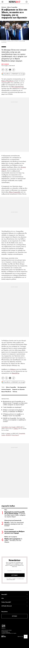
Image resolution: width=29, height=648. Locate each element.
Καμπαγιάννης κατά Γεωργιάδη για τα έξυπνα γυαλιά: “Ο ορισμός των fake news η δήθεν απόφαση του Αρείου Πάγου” (15, 403)
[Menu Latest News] (27, 2)
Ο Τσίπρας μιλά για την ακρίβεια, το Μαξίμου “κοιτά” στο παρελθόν (13, 415)
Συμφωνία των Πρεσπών (18, 389)
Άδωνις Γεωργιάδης (12, 7)
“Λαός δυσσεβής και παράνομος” (12, 407)
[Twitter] (6, 69)
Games (8, 433)
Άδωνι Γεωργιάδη (14, 192)
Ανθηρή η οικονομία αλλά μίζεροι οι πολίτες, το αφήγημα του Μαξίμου (13, 410)
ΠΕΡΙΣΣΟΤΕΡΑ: (5, 398)
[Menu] (2, 2)
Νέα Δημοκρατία (22, 387)
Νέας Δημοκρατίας (17, 86)
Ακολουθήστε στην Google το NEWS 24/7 (12, 427)
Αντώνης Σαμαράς (6, 389)
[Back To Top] (26, 636)
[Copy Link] (13, 69)
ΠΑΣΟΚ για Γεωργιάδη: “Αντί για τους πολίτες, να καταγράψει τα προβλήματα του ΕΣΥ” (14, 419)
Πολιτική (3, 7)
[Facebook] (2, 69)
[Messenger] (10, 69)
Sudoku (3, 435)
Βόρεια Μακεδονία (7, 81)
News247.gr (15, 373)
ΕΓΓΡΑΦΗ (14, 616)
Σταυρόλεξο (22, 433)
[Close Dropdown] (27, 594)
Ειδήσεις (13, 369)
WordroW (8, 435)
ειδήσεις (16, 428)
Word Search (15, 435)
